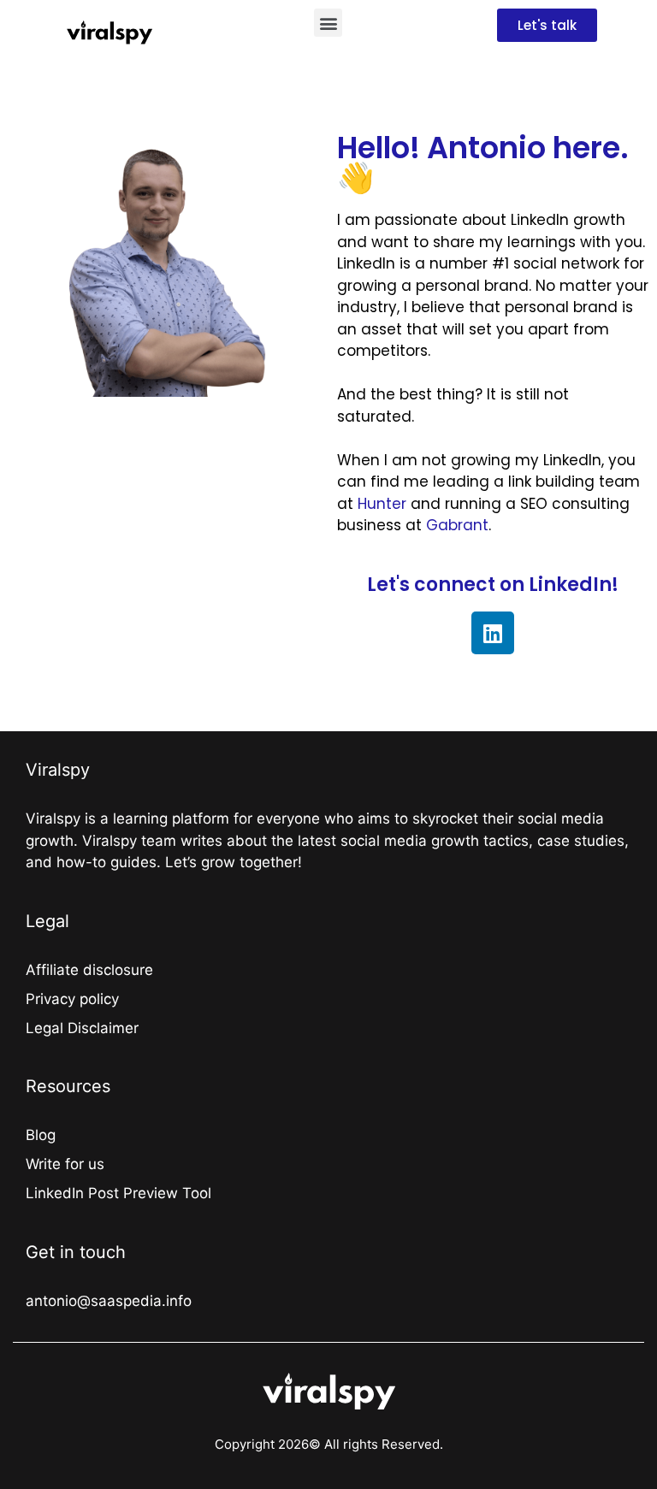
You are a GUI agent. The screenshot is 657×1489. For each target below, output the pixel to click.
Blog (41, 1134)
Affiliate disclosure (89, 969)
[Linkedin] (492, 633)
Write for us (65, 1164)
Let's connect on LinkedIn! (493, 584)
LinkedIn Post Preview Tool (118, 1193)
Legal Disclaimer (82, 1028)
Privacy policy (72, 998)
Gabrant (457, 525)
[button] (328, 23)
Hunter (382, 503)
